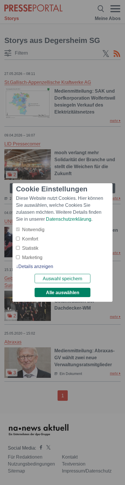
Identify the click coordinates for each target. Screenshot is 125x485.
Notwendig (33, 229)
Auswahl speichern (62, 278)
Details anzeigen (35, 266)
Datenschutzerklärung (68, 219)
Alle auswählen (62, 292)
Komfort (30, 238)
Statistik (30, 248)
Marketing (32, 257)
